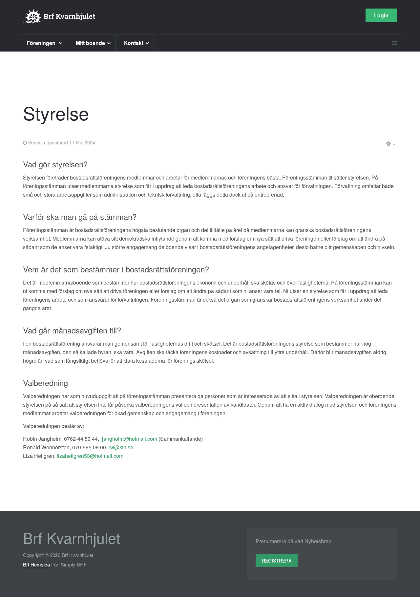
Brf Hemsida (36, 564)
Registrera (276, 560)
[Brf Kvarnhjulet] (59, 17)
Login (381, 15)
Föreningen (42, 43)
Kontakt (133, 43)
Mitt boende (90, 43)
